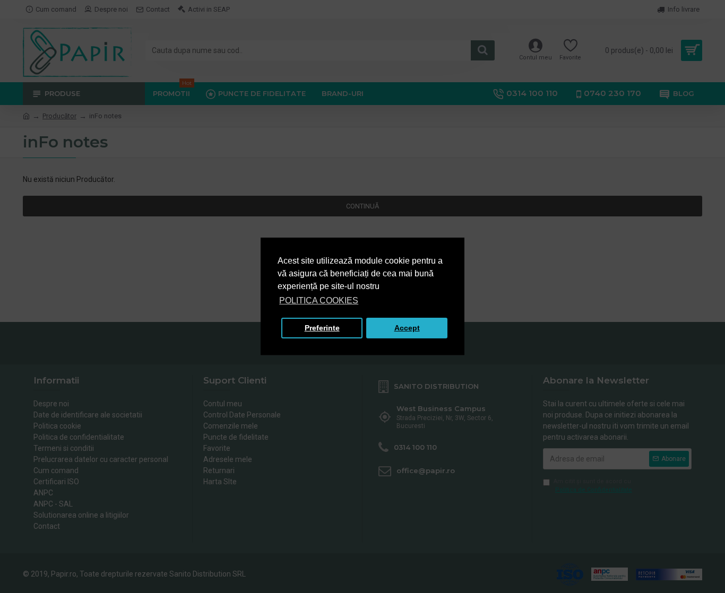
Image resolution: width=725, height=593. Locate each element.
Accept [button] (407, 328)
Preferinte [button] (322, 328)
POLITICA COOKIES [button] (318, 300)
